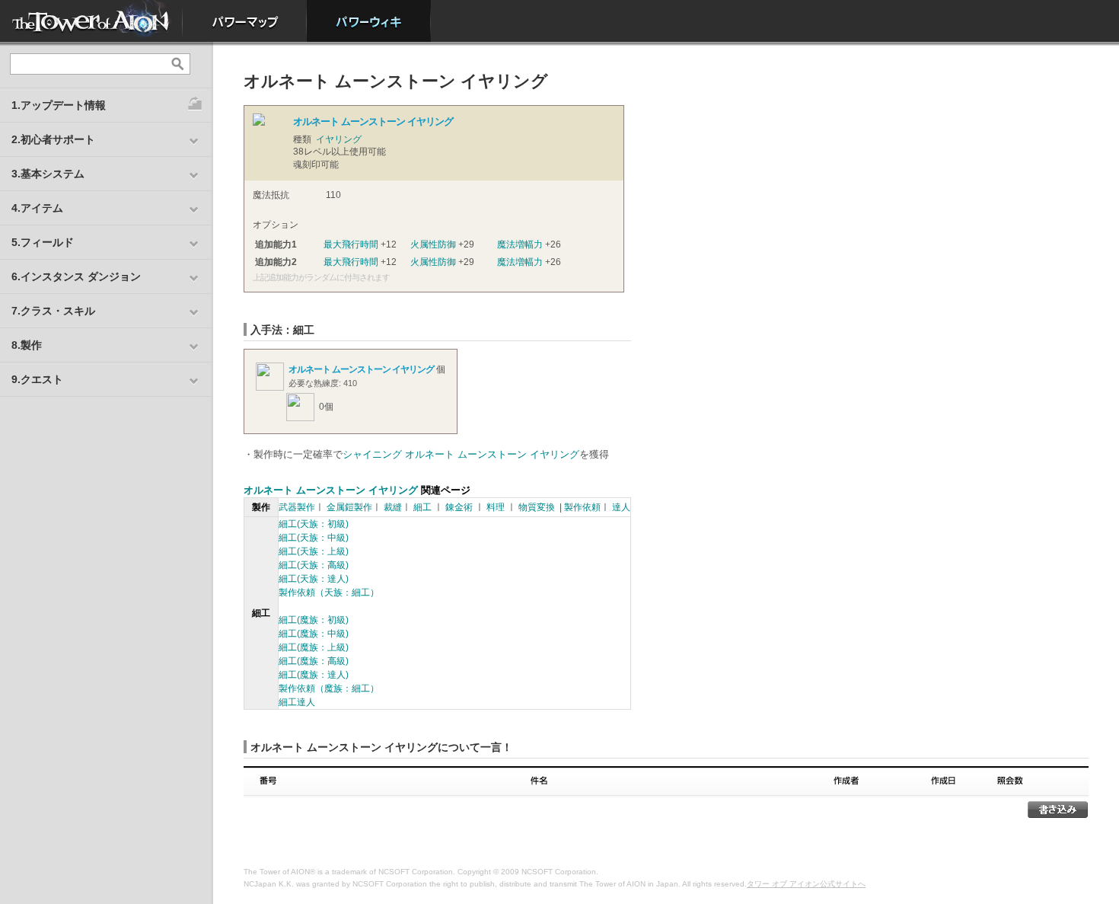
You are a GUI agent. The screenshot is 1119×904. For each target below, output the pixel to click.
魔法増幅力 (520, 244)
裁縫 (393, 507)
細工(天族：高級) (314, 565)
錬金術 (459, 507)
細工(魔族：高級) (314, 661)
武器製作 (297, 507)
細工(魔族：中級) (314, 633)
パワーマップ (245, 21)
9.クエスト (37, 379)
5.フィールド (42, 242)
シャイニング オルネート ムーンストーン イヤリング (461, 454)
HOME (91, 21)
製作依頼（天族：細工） (329, 592)
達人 (621, 507)
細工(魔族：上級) (314, 647)
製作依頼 (582, 507)
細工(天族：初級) (314, 524)
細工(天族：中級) (314, 537)
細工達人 (297, 702)
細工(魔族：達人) (314, 674)
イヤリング (339, 139)
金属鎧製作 (349, 507)
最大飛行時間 (351, 244)
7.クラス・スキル (53, 311)
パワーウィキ (369, 21)
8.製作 (26, 345)
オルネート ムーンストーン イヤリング (361, 369)
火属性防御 (433, 244)
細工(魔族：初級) (314, 620)
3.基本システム (47, 174)
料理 (495, 507)
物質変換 (536, 507)
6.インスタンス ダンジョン (76, 276)
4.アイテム (37, 208)
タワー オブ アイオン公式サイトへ (806, 884)
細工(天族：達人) (314, 578)
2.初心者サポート (53, 139)
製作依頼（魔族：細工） (329, 688)
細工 (422, 507)
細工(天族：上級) (314, 551)
